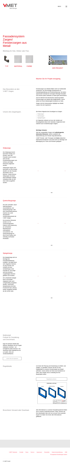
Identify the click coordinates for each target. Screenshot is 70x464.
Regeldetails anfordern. (52, 379)
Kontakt (21, 452)
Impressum (39, 452)
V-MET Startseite (13, 452)
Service (32, 452)
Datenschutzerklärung (57, 452)
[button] (62, 6)
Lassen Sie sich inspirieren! (12, 358)
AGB (66, 452)
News (26, 452)
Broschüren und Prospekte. (51, 421)
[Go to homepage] (10, 6)
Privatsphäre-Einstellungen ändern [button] (58, 454)
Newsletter (46, 452)
